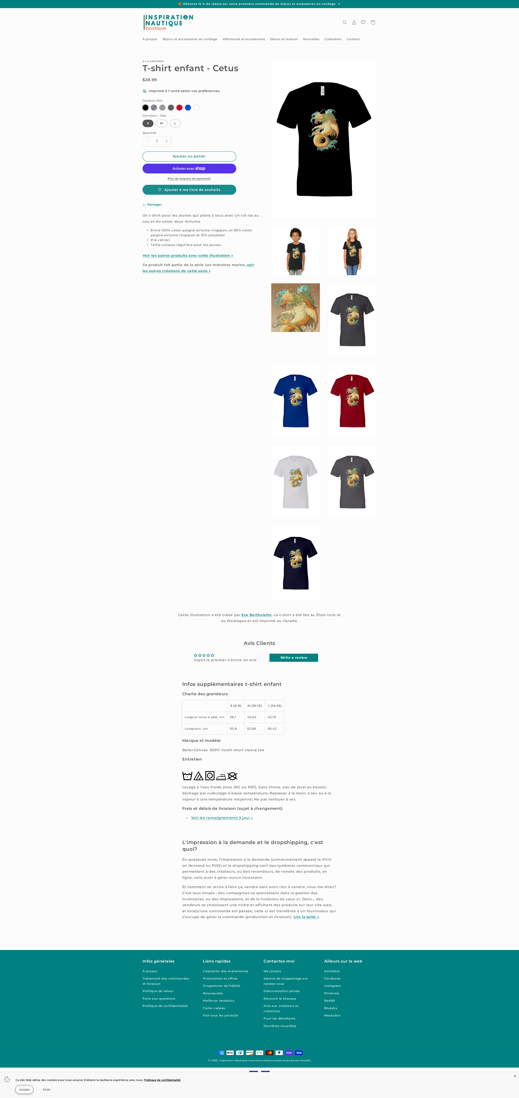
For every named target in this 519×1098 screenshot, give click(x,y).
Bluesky (330, 1008)
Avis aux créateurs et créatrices (281, 1008)
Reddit (329, 1001)
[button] (344, 22)
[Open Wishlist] (363, 22)
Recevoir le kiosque (280, 998)
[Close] (515, 1076)
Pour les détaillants (280, 1019)
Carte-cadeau (214, 1008)
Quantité (150, 133)
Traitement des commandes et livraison (166, 981)
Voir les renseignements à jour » (222, 818)
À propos (150, 971)
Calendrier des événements (225, 971)
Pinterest (331, 993)
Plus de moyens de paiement (189, 178)
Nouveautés (213, 993)
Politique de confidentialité (165, 1006)
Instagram (332, 986)
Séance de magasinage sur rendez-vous (286, 981)
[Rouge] (179, 108)
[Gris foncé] (171, 108)
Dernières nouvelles (280, 1026)
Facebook (332, 978)
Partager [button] (154, 204)
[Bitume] (162, 108)
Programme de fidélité (221, 986)
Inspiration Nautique (233, 1060)
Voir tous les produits (220, 1015)
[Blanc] (196, 108)
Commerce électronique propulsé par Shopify (280, 1060)
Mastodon (332, 1015)
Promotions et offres (220, 978)
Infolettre (332, 971)
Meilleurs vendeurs (218, 1001)
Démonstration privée (282, 991)
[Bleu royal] (188, 108)
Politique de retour (158, 991)
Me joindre (272, 971)
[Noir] (145, 108)
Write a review (293, 658)
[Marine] (154, 108)
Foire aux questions (159, 998)
